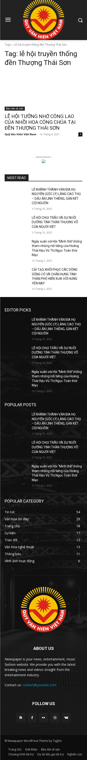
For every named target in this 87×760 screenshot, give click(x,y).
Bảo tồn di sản (14, 108)
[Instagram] (54, 717)
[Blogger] (20, 717)
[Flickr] (43, 717)
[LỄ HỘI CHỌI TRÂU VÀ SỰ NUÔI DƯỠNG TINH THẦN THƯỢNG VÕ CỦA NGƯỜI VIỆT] (16, 224)
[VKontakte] (66, 717)
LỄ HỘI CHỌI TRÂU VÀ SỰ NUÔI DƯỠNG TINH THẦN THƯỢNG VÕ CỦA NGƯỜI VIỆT (55, 222)
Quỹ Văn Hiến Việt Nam (20, 134)
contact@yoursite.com (39, 685)
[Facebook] (32, 717)
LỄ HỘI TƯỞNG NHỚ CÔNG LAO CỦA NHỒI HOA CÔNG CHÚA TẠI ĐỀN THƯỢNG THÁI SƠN (40, 122)
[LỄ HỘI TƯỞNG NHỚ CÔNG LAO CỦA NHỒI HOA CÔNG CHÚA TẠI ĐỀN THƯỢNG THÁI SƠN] (43, 91)
